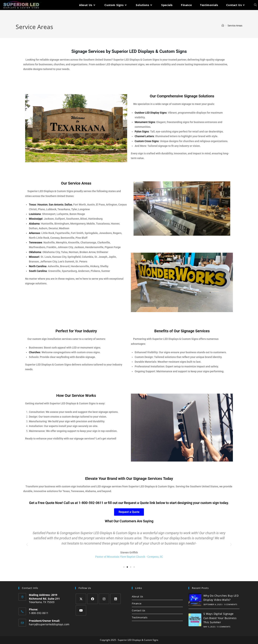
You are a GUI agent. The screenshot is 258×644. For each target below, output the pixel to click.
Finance (136, 603)
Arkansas (34, 233)
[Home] (223, 25)
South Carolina (38, 270)
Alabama (34, 223)
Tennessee (35, 242)
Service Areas (235, 25)
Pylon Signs (142, 131)
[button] (27, 544)
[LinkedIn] (115, 599)
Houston (42, 204)
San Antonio (56, 204)
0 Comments (230, 604)
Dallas (68, 204)
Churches (34, 352)
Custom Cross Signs (147, 141)
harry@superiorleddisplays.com (49, 624)
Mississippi (35, 218)
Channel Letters (144, 136)
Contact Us (138, 610)
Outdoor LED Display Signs (151, 112)
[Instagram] (104, 599)
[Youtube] (81, 610)
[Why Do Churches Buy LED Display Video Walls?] (194, 599)
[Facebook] (92, 599)
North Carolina (37, 266)
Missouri (34, 256)
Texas (32, 204)
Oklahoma (35, 252)
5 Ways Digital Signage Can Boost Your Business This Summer (219, 618)
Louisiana (35, 213)
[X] (81, 599)
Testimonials (139, 617)
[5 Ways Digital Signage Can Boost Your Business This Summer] (194, 619)
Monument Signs (145, 122)
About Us (137, 596)
